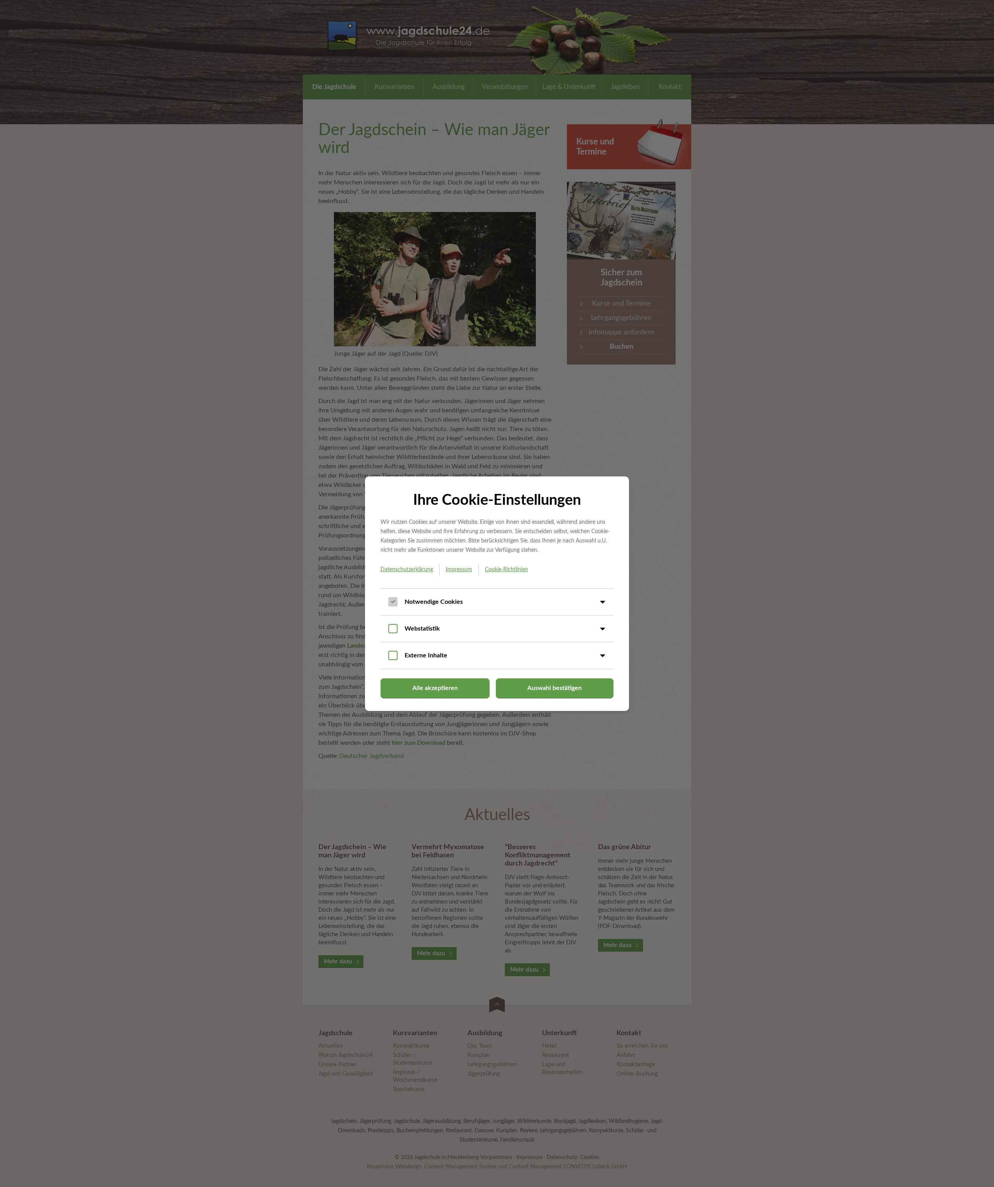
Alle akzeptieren (435, 688)
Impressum (459, 569)
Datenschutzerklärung (407, 569)
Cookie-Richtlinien (506, 569)
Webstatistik (422, 629)
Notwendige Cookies (434, 602)
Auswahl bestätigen (554, 688)
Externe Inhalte (426, 655)
